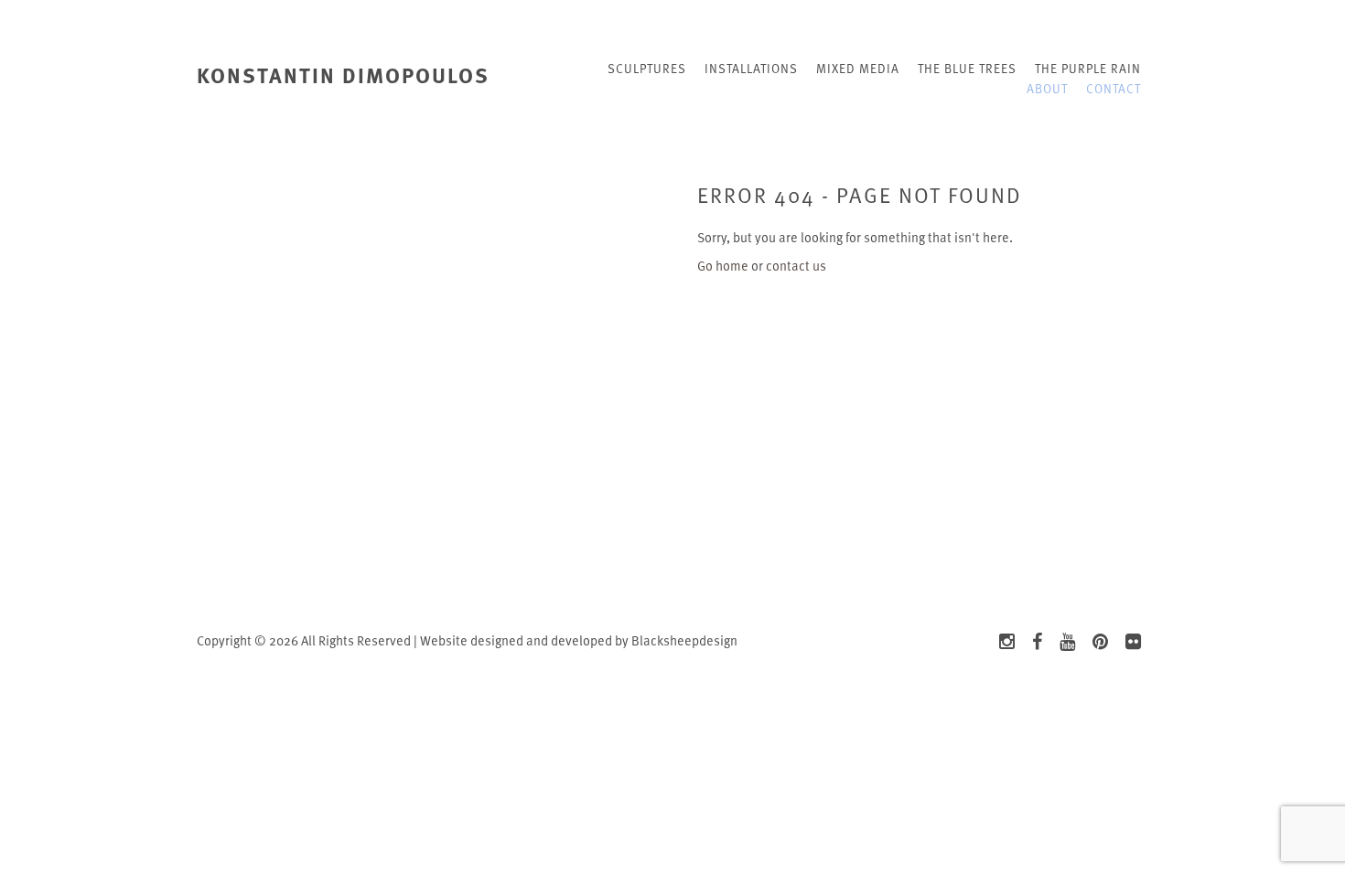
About (1047, 88)
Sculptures (647, 68)
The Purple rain (1088, 68)
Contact (1113, 88)
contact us (796, 265)
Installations (751, 68)
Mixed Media (857, 68)
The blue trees (967, 68)
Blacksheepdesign (684, 640)
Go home (722, 265)
